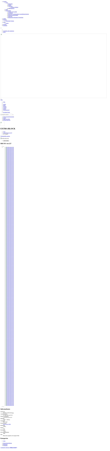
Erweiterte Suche (6, 112)
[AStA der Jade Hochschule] (54, 97)
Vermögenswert (6, 110)
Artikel (4, 104)
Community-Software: (9, 447)
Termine (4, 106)
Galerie (4, 108)
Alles (4, 102)
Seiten (4, 105)
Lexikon (4, 107)
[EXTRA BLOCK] (10, 147)
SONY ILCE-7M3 (7, 424)
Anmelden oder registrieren (8, 31)
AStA (4, 441)
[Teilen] (1, 137)
